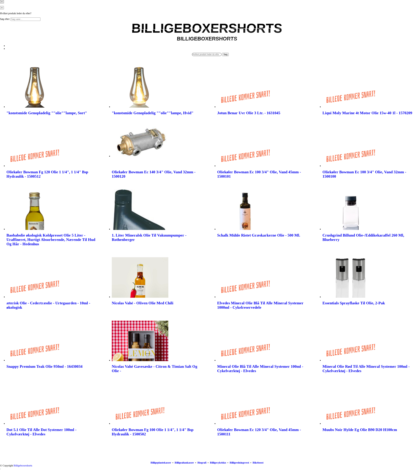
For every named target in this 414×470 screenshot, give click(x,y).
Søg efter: (5, 19)
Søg (225, 54)
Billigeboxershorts (23, 465)
